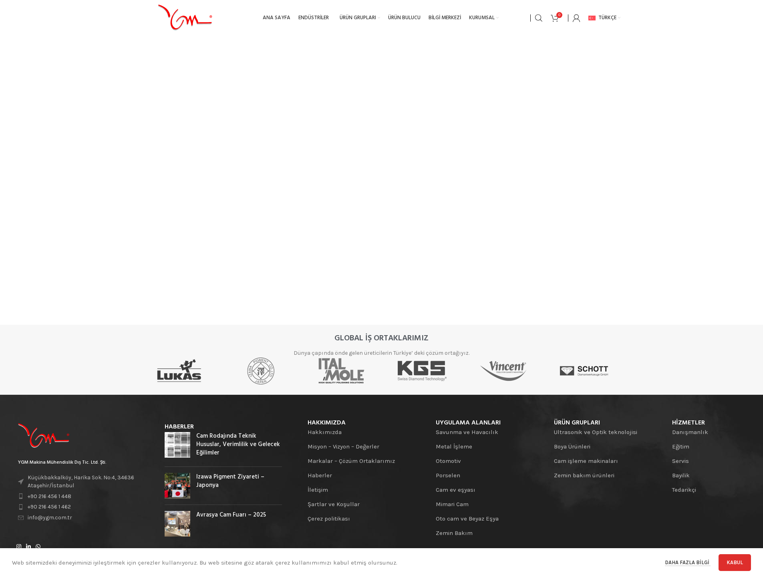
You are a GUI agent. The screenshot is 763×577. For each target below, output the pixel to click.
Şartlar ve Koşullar (334, 504)
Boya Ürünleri (572, 446)
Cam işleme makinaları (586, 460)
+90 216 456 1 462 (49, 506)
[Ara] (539, 18)
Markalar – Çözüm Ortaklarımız (351, 460)
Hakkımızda (325, 432)
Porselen (448, 475)
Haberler (320, 475)
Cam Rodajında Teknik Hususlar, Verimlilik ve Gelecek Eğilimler (238, 444)
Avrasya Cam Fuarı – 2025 (231, 515)
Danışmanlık (690, 432)
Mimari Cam (452, 504)
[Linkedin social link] (28, 547)
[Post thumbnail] (177, 446)
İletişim (318, 489)
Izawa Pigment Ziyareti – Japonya (230, 481)
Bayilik (681, 475)
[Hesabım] (576, 18)
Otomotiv (448, 460)
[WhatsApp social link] (38, 547)
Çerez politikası (329, 518)
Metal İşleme (454, 446)
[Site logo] (185, 17)
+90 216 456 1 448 (49, 496)
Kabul (735, 562)
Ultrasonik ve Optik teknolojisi (595, 432)
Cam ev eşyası (455, 489)
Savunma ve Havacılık (467, 432)
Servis (680, 460)
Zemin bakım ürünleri (584, 475)
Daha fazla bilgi (688, 562)
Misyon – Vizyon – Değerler (343, 446)
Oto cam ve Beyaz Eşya (467, 518)
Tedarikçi (684, 489)
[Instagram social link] (19, 547)
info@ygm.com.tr (50, 517)
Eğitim (680, 446)
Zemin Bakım (454, 533)
